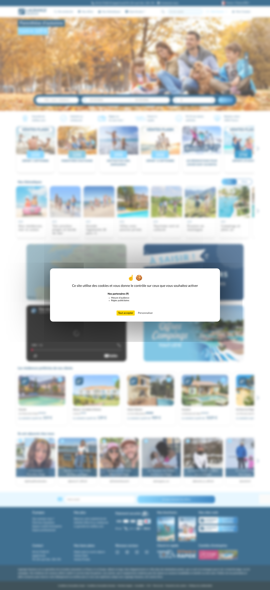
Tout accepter (125, 313)
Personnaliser (145, 313)
